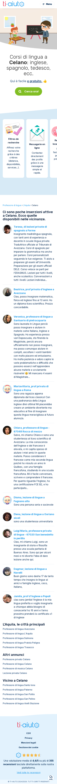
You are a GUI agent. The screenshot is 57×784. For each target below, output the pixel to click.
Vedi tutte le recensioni (28, 772)
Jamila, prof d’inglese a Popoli (32, 596)
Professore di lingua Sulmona (18, 638)
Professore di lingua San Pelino (19, 698)
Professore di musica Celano (18, 668)
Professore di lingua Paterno (17, 689)
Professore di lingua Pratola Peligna (21, 642)
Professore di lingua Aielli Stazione (21, 703)
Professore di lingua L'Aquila (18, 633)
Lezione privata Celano (15, 673)
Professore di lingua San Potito (19, 694)
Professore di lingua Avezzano (19, 629)
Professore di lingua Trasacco (18, 647)
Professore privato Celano (16, 659)
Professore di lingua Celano (17, 664)
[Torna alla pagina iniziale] (14, 4)
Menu (49, 4)
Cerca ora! (31, 91)
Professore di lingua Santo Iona (19, 685)
